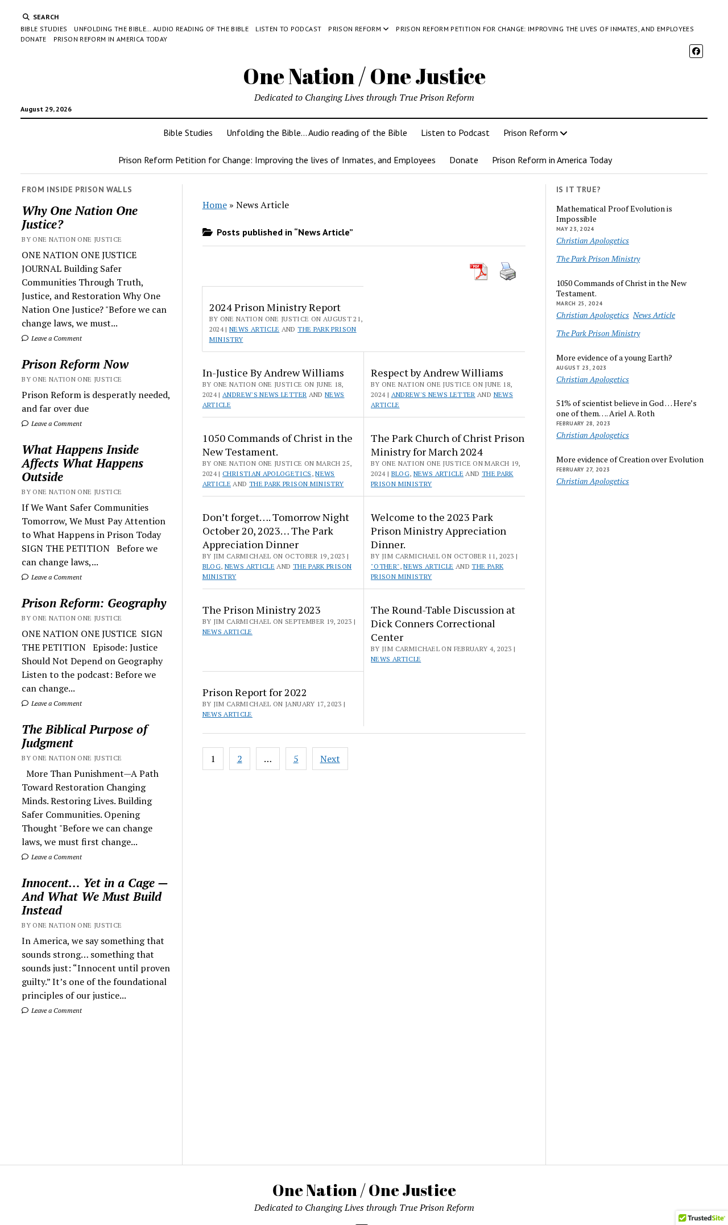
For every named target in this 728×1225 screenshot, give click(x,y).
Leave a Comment (56, 338)
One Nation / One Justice (364, 75)
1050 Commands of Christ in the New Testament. (277, 444)
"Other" (385, 566)
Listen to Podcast (288, 28)
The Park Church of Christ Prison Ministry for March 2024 (447, 444)
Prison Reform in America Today (110, 39)
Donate (33, 39)
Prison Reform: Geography (94, 603)
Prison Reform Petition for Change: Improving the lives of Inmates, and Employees (545, 28)
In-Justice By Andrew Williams (273, 372)
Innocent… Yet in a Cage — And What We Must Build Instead (95, 896)
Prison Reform (354, 28)
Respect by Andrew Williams (437, 372)
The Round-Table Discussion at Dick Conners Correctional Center (443, 623)
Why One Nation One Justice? (80, 217)
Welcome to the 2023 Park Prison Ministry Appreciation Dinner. (438, 530)
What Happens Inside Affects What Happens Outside (82, 462)
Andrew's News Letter (264, 394)
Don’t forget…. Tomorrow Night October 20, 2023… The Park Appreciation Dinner (275, 530)
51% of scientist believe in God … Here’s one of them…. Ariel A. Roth (626, 408)
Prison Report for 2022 (254, 692)
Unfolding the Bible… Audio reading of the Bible (161, 28)
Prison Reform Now (75, 364)
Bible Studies (44, 28)
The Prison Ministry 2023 (261, 609)
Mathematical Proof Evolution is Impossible (614, 214)
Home (214, 204)
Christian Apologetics (267, 473)
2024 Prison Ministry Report (275, 307)
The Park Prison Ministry (296, 483)
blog (400, 473)
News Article (254, 329)
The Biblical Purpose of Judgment (84, 736)
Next (330, 758)
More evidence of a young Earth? (614, 358)
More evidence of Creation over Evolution (630, 459)
